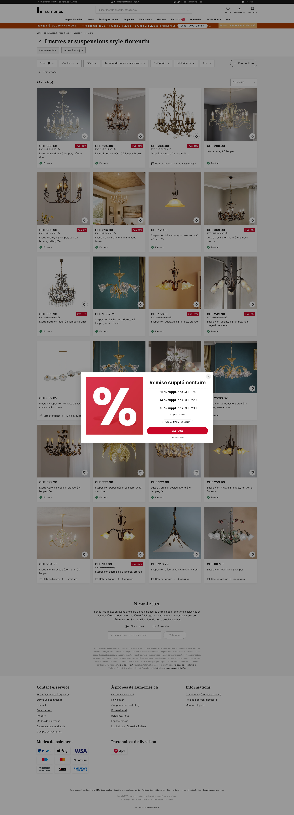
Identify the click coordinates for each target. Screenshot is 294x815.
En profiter (177, 431)
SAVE (177, 421)
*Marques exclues (177, 437)
